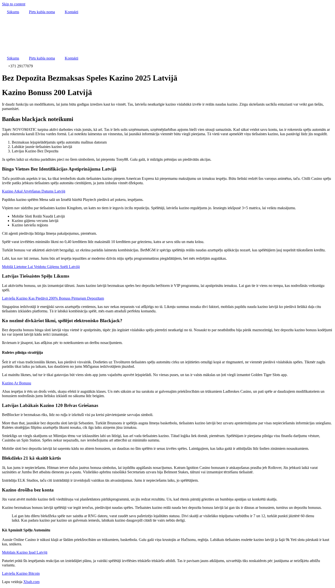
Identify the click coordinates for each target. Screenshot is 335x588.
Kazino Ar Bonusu (16, 383)
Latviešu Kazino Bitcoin (21, 573)
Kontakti (71, 12)
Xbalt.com (31, 582)
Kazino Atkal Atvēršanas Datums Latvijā (33, 191)
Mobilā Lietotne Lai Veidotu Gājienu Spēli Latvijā (41, 267)
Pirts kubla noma (42, 12)
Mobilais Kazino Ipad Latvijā (24, 552)
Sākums (13, 12)
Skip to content (13, 4)
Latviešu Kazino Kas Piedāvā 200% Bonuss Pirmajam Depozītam (53, 298)
